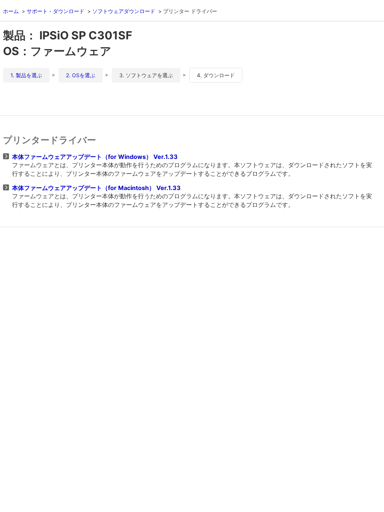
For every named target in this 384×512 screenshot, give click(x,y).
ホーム (11, 11)
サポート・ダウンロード (55, 11)
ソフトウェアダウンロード (123, 11)
